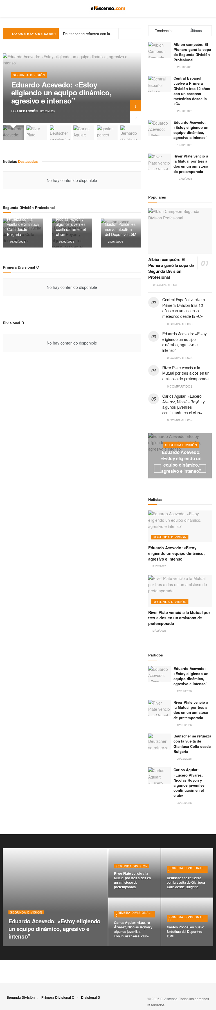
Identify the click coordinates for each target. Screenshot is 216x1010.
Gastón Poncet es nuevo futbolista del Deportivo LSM (120, 229)
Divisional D (90, 997)
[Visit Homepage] (108, 8)
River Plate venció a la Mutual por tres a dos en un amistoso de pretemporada (191, 163)
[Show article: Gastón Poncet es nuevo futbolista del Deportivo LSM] (107, 132)
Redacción (28, 111)
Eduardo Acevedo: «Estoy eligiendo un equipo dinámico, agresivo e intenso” (61, 92)
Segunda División (29, 75)
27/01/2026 (115, 242)
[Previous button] (135, 117)
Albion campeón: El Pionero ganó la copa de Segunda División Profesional (192, 52)
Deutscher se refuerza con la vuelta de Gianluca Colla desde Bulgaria (23, 224)
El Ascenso (168, 998)
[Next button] (135, 105)
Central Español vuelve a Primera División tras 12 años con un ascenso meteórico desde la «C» (192, 90)
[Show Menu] (9, 8)
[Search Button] (206, 8)
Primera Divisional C (186, 869)
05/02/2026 (17, 242)
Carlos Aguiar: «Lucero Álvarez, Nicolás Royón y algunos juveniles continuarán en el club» (71, 221)
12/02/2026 (158, 566)
